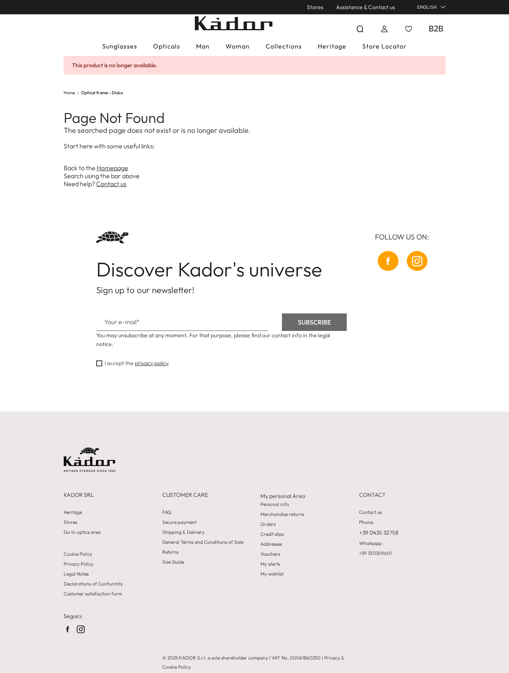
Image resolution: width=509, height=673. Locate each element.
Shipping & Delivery (183, 532)
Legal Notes (76, 574)
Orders (268, 524)
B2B (436, 28)
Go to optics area (82, 532)
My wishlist (272, 574)
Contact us (111, 184)
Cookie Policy (78, 554)
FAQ (166, 512)
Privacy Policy (78, 564)
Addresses (271, 544)
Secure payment (179, 522)
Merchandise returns (282, 514)
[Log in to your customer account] (384, 28)
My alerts (270, 564)
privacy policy (152, 363)
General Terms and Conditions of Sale (202, 542)
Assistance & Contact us (365, 7)
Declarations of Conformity (93, 584)
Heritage (73, 512)
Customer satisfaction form (93, 594)
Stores (315, 7)
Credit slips (272, 534)
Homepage (112, 168)
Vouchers (270, 554)
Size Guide (173, 562)
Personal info (274, 504)
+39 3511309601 (375, 553)
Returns (170, 552)
